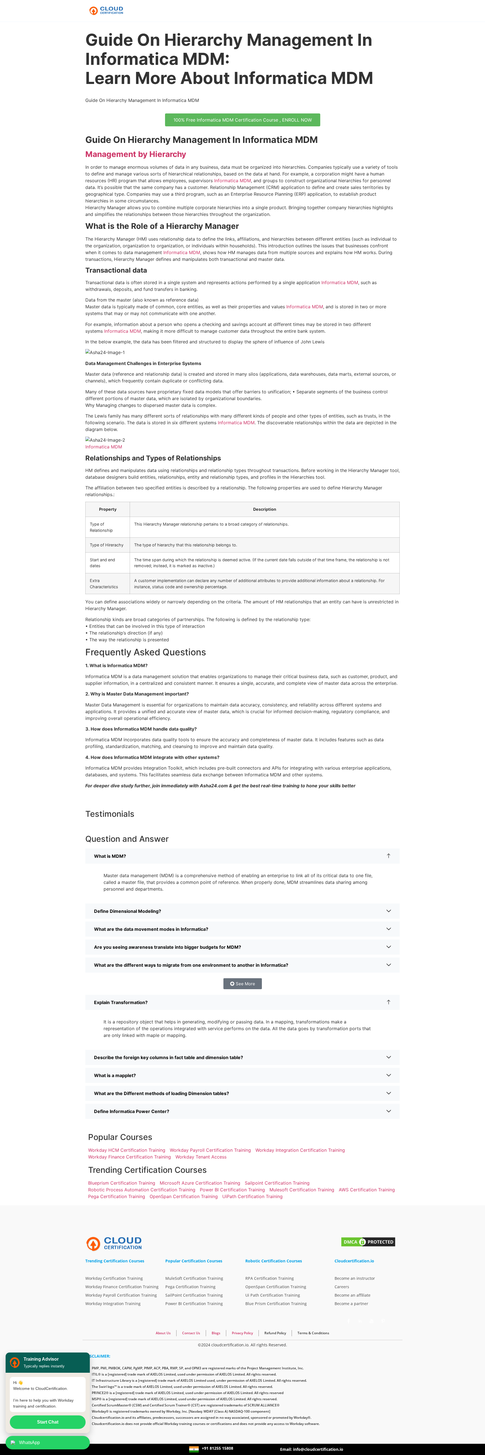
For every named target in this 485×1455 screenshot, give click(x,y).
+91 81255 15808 (217, 1448)
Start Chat (47, 1422)
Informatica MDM (232, 180)
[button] (242, 856)
